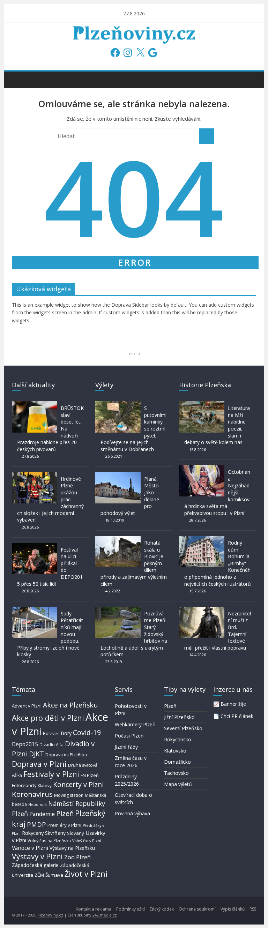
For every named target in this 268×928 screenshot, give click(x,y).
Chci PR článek (237, 716)
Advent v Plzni (27, 706)
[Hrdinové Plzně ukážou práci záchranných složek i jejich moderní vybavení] (34, 475)
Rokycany (33, 832)
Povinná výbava (132, 813)
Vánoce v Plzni (30, 848)
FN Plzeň (90, 775)
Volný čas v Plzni (86, 840)
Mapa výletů (178, 784)
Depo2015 (25, 744)
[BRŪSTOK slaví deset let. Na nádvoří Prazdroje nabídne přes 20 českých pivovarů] (34, 404)
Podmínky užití (130, 909)
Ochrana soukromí (197, 909)
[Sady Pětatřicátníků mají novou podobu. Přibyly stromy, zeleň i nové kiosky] (34, 610)
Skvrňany (55, 833)
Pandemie (42, 814)
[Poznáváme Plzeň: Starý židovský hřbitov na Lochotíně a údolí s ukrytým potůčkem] (118, 610)
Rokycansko (177, 739)
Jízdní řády (126, 746)
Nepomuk (37, 804)
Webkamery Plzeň (135, 724)
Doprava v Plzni (39, 764)
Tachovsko (176, 773)
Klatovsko (175, 750)
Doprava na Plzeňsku (66, 755)
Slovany (75, 833)
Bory (66, 733)
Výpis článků (233, 909)
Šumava (54, 875)
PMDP (36, 824)
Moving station (68, 795)
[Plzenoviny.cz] (19, 79)
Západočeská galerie (35, 865)
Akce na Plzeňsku (70, 705)
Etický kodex (162, 909)
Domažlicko (177, 761)
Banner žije (233, 704)
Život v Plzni (86, 874)
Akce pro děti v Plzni (48, 718)
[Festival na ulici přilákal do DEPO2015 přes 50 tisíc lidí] (34, 546)
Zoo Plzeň (77, 857)
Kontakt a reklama (93, 909)
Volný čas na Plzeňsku (49, 840)
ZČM (39, 875)
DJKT (36, 753)
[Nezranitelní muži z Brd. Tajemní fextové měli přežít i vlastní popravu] (201, 610)
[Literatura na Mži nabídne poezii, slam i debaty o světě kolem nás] (201, 404)
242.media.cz (104, 915)
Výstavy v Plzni (37, 856)
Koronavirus (32, 794)
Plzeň (65, 813)
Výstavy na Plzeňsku (72, 848)
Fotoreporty (24, 785)
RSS (253, 909)
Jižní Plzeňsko (179, 717)
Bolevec (51, 733)
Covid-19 (87, 732)
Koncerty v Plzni (78, 784)
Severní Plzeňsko (183, 728)
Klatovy (45, 785)
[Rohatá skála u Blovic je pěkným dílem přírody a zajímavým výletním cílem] (118, 539)
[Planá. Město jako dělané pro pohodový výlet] (118, 475)
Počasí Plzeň (129, 735)
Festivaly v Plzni (51, 774)
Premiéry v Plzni (64, 825)
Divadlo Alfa (51, 745)
